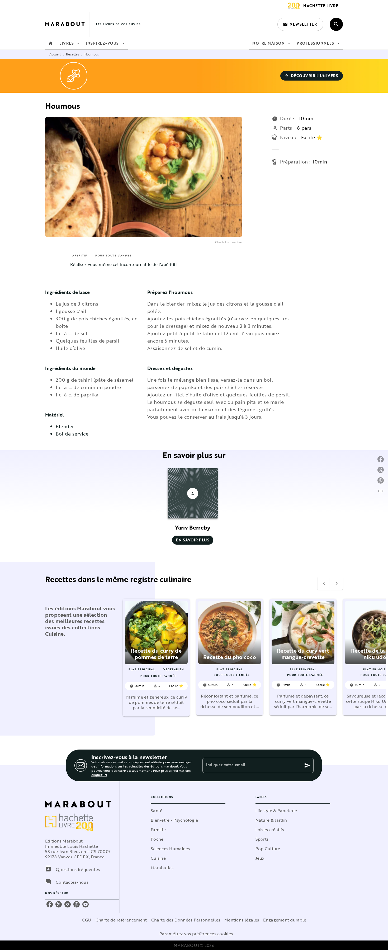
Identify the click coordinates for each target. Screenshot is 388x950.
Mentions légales (241, 920)
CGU (86, 920)
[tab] (50, 43)
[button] (300, 24)
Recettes (72, 54)
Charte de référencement (121, 920)
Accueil (55, 54)
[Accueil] (67, 24)
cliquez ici (99, 774)
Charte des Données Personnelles (185, 920)
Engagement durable (284, 920)
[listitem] (49, 904)
